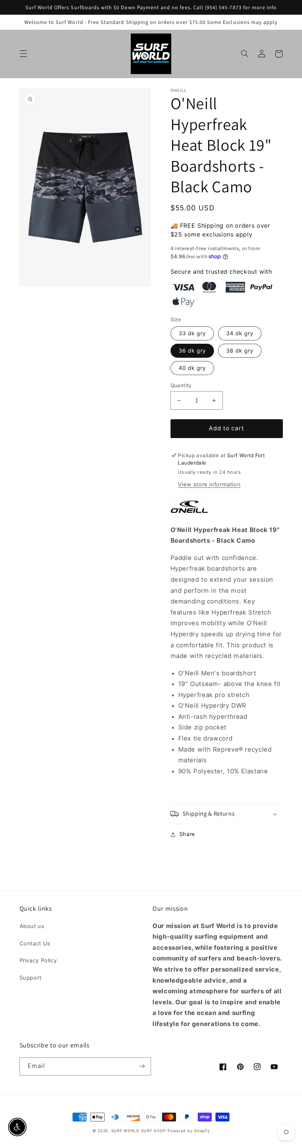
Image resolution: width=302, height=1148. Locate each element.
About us (32, 926)
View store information (209, 484)
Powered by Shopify (189, 1130)
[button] (23, 53)
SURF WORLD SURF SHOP (138, 1130)
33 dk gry (192, 333)
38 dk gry (239, 350)
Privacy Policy (38, 960)
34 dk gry (239, 333)
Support (31, 977)
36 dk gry (192, 350)
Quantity (181, 385)
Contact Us (35, 943)
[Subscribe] (142, 1066)
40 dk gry (192, 368)
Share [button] (187, 834)
